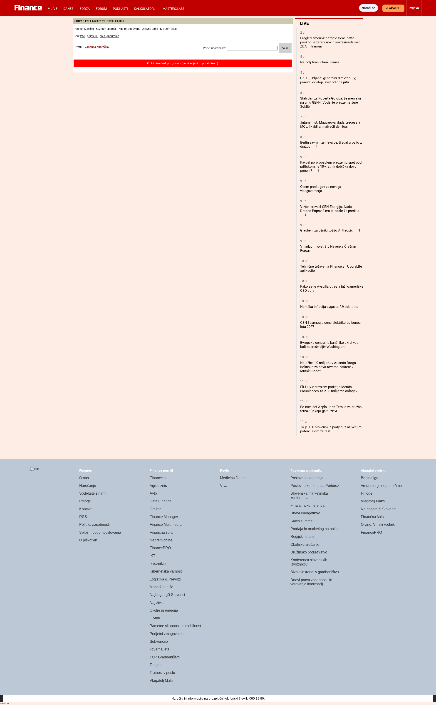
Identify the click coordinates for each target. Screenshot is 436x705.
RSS (83, 517)
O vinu (155, 618)
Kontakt (85, 509)
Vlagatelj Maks (161, 681)
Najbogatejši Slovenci (167, 595)
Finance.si (158, 478)
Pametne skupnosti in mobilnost (175, 626)
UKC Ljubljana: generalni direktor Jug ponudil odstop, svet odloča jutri (328, 80)
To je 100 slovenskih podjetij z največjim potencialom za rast (331, 429)
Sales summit (301, 521)
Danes (68, 8)
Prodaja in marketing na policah (316, 529)
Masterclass (173, 8)
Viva (223, 486)
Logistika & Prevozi (165, 579)
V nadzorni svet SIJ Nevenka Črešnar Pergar (328, 248)
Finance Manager (164, 517)
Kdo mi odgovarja (129, 28)
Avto (153, 493)
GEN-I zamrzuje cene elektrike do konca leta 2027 (330, 325)
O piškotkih (88, 540)
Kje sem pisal (168, 28)
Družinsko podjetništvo (308, 552)
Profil (88, 20)
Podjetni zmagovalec (166, 634)
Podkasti (120, 8)
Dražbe (155, 509)
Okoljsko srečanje (304, 544)
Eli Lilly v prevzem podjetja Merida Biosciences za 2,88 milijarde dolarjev (328, 389)
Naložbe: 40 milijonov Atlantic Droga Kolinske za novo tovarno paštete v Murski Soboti (328, 367)
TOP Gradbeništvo (165, 657)
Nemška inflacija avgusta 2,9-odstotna (329, 307)
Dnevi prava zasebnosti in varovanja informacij (311, 582)
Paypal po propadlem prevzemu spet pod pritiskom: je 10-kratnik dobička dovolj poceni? (331, 166)
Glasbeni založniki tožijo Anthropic (326, 230)
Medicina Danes (233, 478)
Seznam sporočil (106, 28)
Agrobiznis (158, 486)
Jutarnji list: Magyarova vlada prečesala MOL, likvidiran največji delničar (330, 124)
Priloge (85, 501)
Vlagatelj (393, 8)
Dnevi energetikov (305, 513)
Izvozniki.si (158, 563)
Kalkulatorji (145, 8)
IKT (152, 556)
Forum (101, 8)
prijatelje (92, 36)
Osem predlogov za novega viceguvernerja (320, 189)
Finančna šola (161, 532)
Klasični (89, 28)
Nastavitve (98, 20)
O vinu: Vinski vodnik (378, 524)
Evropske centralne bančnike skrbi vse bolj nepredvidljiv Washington (329, 345)
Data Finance (160, 501)
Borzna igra (370, 478)
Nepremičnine (161, 540)
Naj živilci (157, 603)
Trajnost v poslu (162, 673)
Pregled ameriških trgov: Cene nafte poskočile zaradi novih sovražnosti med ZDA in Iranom (330, 42)
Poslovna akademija (306, 478)
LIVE (54, 8)
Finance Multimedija (166, 524)
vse (82, 36)
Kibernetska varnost (166, 571)
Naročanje (87, 486)
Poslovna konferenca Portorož (314, 486)
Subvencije (159, 641)
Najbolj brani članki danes (319, 62)
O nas (84, 478)
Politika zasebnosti (94, 524)
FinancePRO (160, 548)
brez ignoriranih (109, 36)
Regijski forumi (302, 536)
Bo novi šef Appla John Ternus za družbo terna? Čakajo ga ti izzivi (331, 409)
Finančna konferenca (307, 505)
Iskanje (119, 20)
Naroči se (368, 8)
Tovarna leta (159, 649)
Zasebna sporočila (97, 47)
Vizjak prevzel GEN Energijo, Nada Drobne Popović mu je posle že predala (329, 209)
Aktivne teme (150, 28)
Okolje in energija (164, 610)
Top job (155, 665)
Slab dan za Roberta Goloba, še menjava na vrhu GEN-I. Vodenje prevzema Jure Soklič (330, 102)
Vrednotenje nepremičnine (382, 486)
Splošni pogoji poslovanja (100, 532)
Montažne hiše (161, 587)
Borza (84, 8)
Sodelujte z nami (92, 493)
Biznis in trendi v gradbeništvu (314, 572)
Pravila (110, 20)
